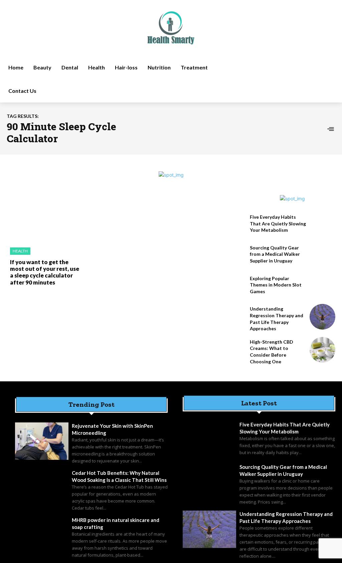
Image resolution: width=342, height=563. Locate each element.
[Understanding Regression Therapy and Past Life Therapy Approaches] (322, 317)
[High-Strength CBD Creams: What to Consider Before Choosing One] (322, 350)
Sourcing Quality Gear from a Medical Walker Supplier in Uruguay (275, 254)
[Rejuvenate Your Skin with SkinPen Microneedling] (41, 441)
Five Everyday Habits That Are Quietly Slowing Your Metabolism (278, 223)
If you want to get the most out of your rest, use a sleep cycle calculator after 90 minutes (44, 272)
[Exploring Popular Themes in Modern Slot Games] (322, 286)
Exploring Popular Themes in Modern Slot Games (276, 284)
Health (20, 250)
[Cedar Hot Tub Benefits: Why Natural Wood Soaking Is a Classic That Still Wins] (41, 488)
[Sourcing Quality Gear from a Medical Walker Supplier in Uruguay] (322, 255)
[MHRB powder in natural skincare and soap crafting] (41, 535)
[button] (285, 79)
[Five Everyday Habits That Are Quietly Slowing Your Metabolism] (322, 225)
